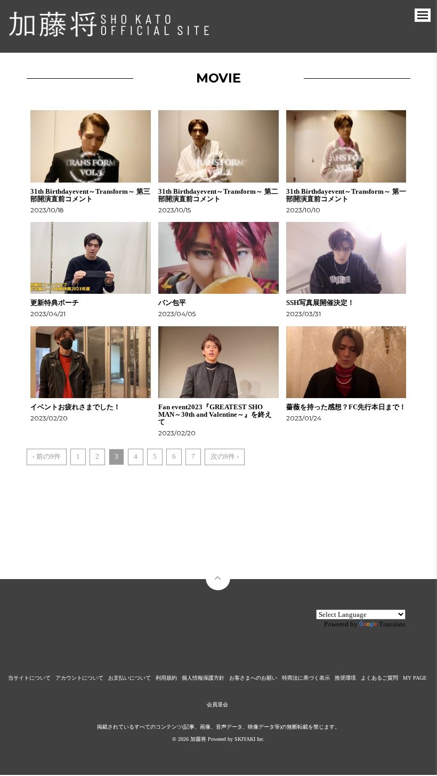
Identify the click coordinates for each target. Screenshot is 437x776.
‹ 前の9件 (47, 456)
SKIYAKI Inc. (249, 739)
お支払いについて (129, 678)
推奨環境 (345, 678)
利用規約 (166, 678)
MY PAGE (414, 678)
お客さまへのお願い (253, 678)
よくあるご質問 (379, 678)
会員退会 (217, 704)
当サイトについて (29, 678)
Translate (392, 624)
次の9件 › (225, 456)
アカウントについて (79, 678)
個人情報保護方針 (203, 678)
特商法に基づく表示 (306, 678)
